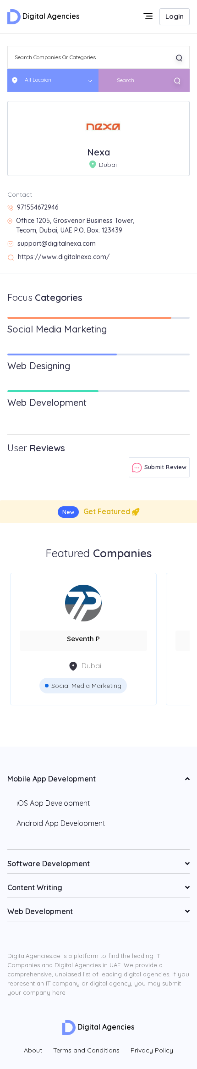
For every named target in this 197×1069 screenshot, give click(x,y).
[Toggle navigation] (149, 17)
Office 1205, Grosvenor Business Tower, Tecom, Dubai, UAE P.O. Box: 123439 (75, 225)
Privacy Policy (152, 1050)
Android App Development (60, 823)
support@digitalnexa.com (56, 243)
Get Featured (97, 511)
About (33, 1050)
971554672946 (37, 207)
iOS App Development (53, 803)
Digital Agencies (50, 16)
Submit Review (164, 467)
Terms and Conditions (86, 1050)
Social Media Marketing (86, 685)
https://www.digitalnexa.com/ (64, 257)
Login (174, 16)
